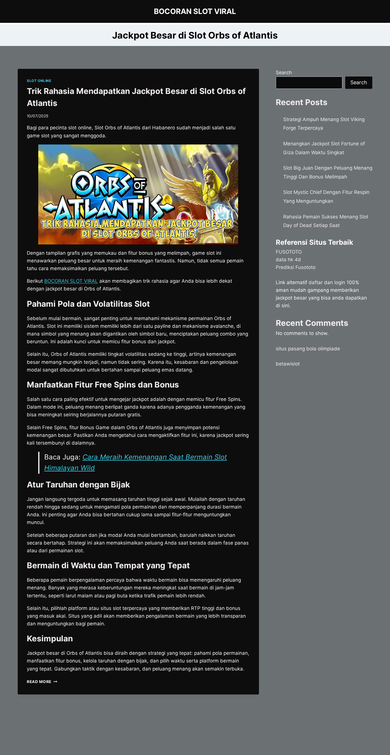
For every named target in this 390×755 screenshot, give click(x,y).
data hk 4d (288, 259)
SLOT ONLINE (39, 81)
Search (284, 72)
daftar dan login (327, 282)
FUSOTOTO (289, 252)
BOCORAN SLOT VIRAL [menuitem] (71, 281)
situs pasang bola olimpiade (308, 349)
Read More (42, 681)
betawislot (288, 364)
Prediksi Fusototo (295, 267)
